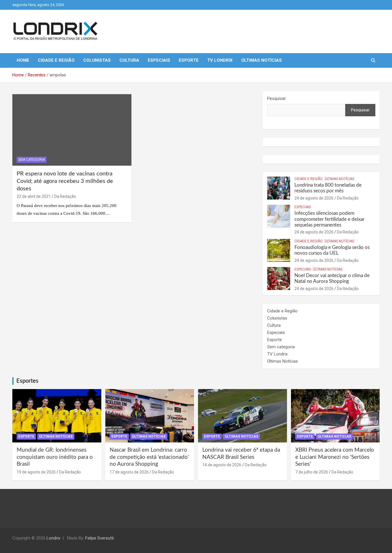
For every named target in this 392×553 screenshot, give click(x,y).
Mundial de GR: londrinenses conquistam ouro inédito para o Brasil (55, 457)
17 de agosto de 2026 (129, 472)
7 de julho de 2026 (311, 472)
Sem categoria (31, 160)
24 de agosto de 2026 (313, 198)
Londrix (53, 538)
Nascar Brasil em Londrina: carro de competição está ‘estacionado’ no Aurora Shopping (149, 457)
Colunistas (97, 60)
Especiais (159, 60)
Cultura (129, 60)
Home (23, 60)
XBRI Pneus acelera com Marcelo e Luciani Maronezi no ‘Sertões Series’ (334, 457)
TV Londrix (220, 60)
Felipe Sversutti (99, 538)
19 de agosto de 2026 (36, 472)
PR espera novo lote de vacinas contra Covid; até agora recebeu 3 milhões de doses (65, 181)
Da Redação (65, 196)
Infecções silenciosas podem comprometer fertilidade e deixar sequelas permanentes (329, 219)
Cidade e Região (56, 60)
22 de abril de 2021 (34, 196)
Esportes (27, 381)
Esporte (189, 60)
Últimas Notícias (261, 60)
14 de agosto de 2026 (221, 465)
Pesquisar (276, 98)
